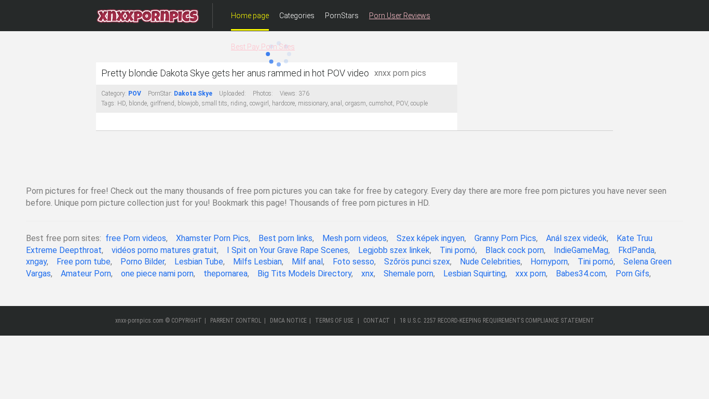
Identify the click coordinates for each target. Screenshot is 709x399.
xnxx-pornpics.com (139, 320)
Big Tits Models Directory (304, 273)
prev (105, 63)
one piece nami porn (157, 273)
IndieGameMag (581, 250)
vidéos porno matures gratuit (164, 250)
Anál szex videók (576, 238)
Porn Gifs (632, 273)
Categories (297, 15)
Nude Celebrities (490, 262)
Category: (114, 93)
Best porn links (285, 238)
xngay (36, 262)
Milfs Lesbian (257, 262)
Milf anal (307, 262)
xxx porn (530, 273)
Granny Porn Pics (505, 238)
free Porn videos (135, 238)
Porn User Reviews (399, 15)
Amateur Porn (86, 273)
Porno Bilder (142, 262)
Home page (250, 15)
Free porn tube (84, 262)
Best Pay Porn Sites (263, 47)
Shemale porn (408, 273)
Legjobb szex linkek (394, 250)
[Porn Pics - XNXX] (148, 15)
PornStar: (160, 93)
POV (134, 93)
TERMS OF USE (334, 320)
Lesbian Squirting (474, 273)
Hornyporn (549, 262)
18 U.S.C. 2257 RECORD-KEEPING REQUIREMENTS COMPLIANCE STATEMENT (497, 320)
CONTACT (376, 320)
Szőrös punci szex (417, 262)
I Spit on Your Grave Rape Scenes (287, 250)
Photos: (263, 93)
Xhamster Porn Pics (212, 238)
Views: (288, 93)
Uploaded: (232, 93)
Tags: (108, 103)
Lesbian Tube (198, 262)
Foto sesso (353, 262)
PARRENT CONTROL (236, 320)
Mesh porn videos (354, 238)
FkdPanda (636, 250)
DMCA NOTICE (288, 320)
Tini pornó (457, 250)
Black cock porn (514, 250)
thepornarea (225, 273)
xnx (367, 273)
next (448, 63)
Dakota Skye (193, 93)
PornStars (342, 15)
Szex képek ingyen (431, 238)
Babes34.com (581, 273)
